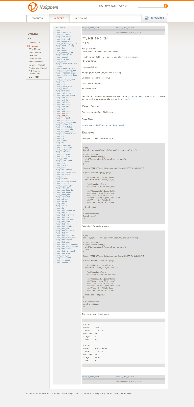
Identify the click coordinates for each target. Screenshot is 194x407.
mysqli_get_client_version (66, 123)
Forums (87, 393)
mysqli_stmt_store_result (65, 251)
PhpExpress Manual (38, 68)
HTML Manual (35, 52)
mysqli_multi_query (63, 150)
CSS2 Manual (35, 49)
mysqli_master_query (64, 145)
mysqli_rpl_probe (62, 183)
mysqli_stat (60, 208)
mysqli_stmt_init (62, 233)
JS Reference (35, 58)
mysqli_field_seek (62, 113)
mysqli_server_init (63, 197)
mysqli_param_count (64, 161)
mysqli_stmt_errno (63, 222)
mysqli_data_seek (63, 59)
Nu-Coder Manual (37, 65)
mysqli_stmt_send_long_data (67, 246)
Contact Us (77, 393)
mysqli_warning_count (64, 262)
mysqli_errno (61, 82)
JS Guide (33, 55)
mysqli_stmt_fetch (62, 228)
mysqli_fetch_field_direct (65, 95)
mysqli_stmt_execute (64, 226)
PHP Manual (32, 46)
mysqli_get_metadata (64, 127)
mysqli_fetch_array (63, 91)
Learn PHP (33, 77)
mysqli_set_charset (63, 199)
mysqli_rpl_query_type (64, 186)
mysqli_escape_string (64, 86)
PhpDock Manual (36, 62)
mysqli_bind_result (63, 39)
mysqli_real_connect (64, 170)
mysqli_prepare (62, 165)
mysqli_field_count (63, 111)
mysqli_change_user (64, 41)
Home (100, 6)
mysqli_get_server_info (65, 131)
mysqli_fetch (60, 109)
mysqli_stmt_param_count (66, 237)
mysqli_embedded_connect (66, 73)
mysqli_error (60, 84)
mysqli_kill (60, 143)
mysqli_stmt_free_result (65, 231)
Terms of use (112, 393)
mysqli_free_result (63, 118)
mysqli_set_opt (61, 201)
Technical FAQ (35, 42)
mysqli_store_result (63, 253)
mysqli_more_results (64, 147)
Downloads (154, 18)
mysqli (58, 30)
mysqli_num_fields (63, 154)
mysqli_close (61, 48)
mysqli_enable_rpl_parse (65, 80)
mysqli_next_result (63, 152)
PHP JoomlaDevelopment (34, 72)
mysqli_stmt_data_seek (65, 219)
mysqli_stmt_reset (62, 242)
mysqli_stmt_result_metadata (67, 244)
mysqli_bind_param (63, 37)
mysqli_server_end (63, 195)
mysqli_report (61, 177)
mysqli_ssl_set (61, 206)
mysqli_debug (61, 62)
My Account (111, 6)
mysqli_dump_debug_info (66, 71)
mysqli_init (60, 138)
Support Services (59, 18)
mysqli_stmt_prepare (64, 240)
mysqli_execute (62, 89)
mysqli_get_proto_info (64, 129)
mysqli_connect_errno (64, 53)
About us (123, 6)
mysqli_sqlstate (61, 204)
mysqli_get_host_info (64, 125)
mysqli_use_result (63, 260)
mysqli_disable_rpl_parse (66, 68)
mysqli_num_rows (63, 156)
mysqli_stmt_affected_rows (66, 210)
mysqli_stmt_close (63, 217)
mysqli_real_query (63, 174)
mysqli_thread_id (62, 256)
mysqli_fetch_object (63, 104)
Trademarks (125, 393)
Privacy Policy (99, 393)
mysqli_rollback (62, 179)
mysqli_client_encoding (65, 46)
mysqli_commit (61, 50)
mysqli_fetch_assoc (63, 93)
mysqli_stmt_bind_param (65, 213)
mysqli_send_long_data (65, 190)
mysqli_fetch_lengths (64, 102)
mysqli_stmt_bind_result (65, 215)
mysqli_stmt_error (62, 224)
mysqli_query (61, 168)
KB (29, 38)
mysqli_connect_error (64, 55)
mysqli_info (60, 136)
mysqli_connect (62, 57)
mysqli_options (61, 159)
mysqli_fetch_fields (63, 100)
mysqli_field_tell (62, 116)
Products (37, 18)
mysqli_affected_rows (64, 32)
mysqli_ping (60, 163)
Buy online (81, 18)
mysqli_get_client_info (64, 120)
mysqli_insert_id (62, 140)
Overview (33, 34)
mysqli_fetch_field (62, 98)
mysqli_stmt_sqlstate (64, 249)
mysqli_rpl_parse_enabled (66, 181)
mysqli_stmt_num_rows (65, 235)
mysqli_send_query (63, 192)
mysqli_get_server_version (66, 134)
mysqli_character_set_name (66, 44)
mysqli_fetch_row (62, 107)
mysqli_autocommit (63, 34)
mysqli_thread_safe (63, 258)
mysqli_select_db (62, 188)
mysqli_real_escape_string (66, 172)
